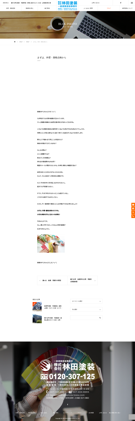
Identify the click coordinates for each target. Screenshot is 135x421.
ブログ (38, 60)
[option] (28, 3)
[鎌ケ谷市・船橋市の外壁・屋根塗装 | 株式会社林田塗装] (67, 379)
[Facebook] (120, 2)
